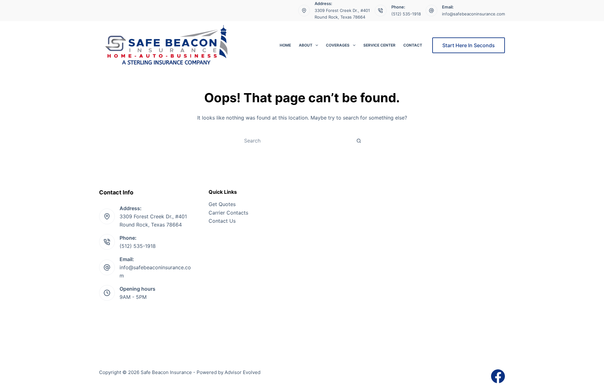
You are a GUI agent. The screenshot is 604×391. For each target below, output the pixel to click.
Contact (412, 45)
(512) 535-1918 (406, 13)
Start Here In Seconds (468, 45)
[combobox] (296, 140)
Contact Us (222, 221)
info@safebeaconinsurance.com (473, 13)
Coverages (338, 45)
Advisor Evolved (242, 372)
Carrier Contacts (228, 212)
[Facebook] (498, 376)
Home (285, 45)
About (305, 45)
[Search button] (359, 141)
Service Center (379, 45)
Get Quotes (222, 204)
